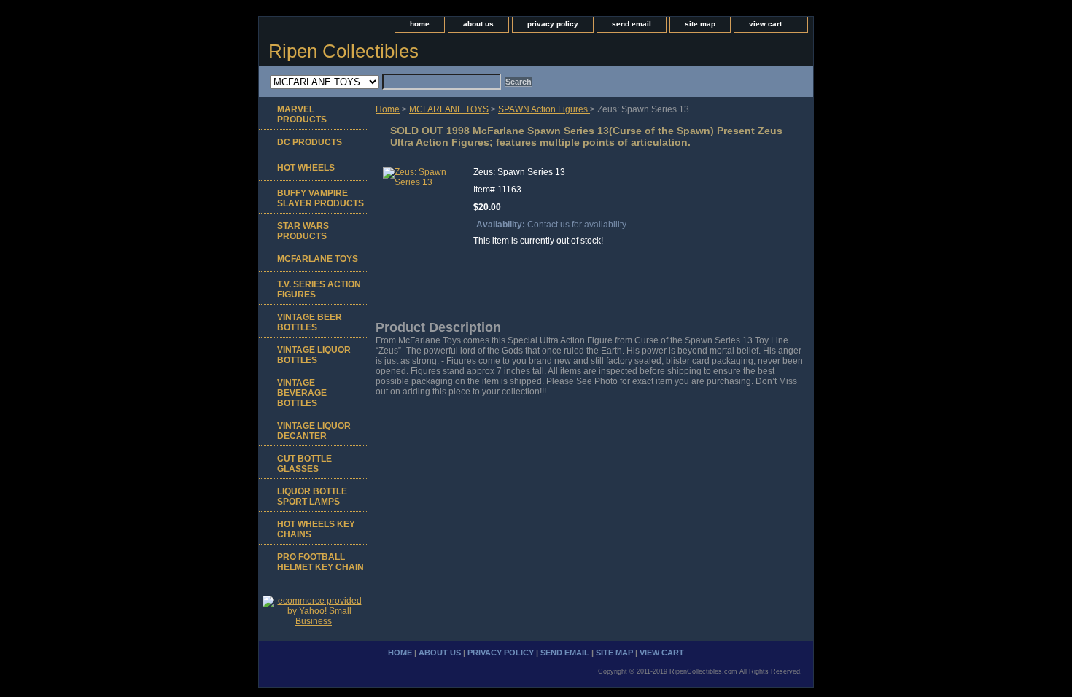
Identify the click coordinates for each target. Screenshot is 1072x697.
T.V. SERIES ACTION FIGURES (319, 289)
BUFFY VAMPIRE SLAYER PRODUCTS (320, 198)
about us (478, 24)
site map (700, 24)
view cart (765, 24)
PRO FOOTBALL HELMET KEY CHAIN (320, 562)
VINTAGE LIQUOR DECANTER (314, 431)
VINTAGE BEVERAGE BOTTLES (302, 393)
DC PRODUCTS (309, 142)
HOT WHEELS (306, 168)
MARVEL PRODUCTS (302, 114)
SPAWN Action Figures (544, 109)
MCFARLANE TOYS (449, 109)
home (420, 24)
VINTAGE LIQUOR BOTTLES (314, 355)
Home (388, 109)
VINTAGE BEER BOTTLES (309, 322)
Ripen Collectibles (343, 51)
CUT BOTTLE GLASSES (304, 463)
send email (631, 24)
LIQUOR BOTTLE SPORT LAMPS (312, 496)
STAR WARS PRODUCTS (303, 231)
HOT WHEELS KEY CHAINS (316, 529)
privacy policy (552, 24)
